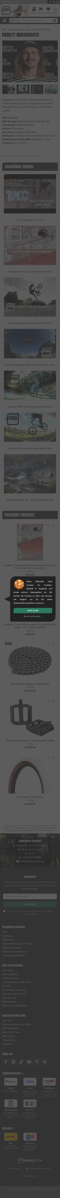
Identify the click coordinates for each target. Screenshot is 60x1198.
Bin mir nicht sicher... (33, 616)
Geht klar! (32, 611)
